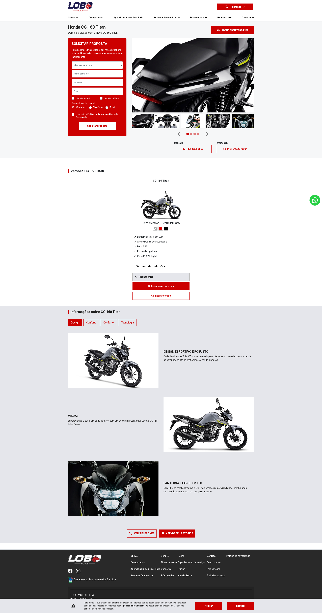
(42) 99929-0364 (237, 148)
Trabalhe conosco (216, 575)
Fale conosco (213, 569)
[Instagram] (80, 571)
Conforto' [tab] (108, 322)
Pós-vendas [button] (197, 17)
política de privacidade (134, 606)
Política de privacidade (238, 556)
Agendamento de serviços (192, 562)
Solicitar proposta (97, 126)
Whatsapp (81, 107)
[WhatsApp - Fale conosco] (315, 200)
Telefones (236, 7)
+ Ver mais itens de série (150, 266)
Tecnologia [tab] (127, 322)
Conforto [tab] (91, 322)
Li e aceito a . (97, 115)
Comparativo (96, 17)
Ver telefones (143, 533)
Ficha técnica (146, 276)
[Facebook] (72, 571)
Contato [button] (246, 17)
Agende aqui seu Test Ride (128, 17)
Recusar (240, 605)
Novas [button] (71, 17)
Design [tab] (75, 322)
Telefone (98, 107)
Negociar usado (111, 98)
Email (112, 107)
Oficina (181, 569)
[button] (139, 75)
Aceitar (209, 605)
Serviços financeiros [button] (165, 17)
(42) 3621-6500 (195, 149)
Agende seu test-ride (234, 30)
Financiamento (169, 562)
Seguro (165, 556)
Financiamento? (83, 98)
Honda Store (224, 17)
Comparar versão (161, 295)
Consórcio (166, 569)
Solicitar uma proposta (161, 286)
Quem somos (214, 562)
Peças (181, 556)
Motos (134, 556)
